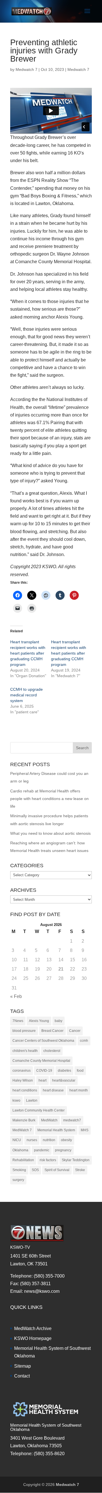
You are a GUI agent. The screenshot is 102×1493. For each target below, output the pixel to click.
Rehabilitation (23, 1160)
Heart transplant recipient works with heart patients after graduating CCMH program (27, 653)
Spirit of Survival (56, 1170)
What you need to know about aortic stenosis (50, 833)
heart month (78, 1090)
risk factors (48, 1160)
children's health (25, 1051)
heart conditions (24, 1090)
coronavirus (21, 1071)
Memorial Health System (56, 1130)
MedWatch (49, 1120)
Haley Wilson (22, 1080)
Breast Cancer (52, 1031)
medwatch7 (72, 1120)
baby (58, 1021)
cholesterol (51, 1051)
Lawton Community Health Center (38, 1110)
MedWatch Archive (33, 1328)
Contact (22, 1376)
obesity (66, 1140)
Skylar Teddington (76, 1160)
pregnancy (63, 1150)
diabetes (64, 1071)
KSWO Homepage (33, 1338)
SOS (35, 1170)
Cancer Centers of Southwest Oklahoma (43, 1041)
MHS (84, 1130)
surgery (18, 1180)
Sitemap (22, 1366)
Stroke (80, 1170)
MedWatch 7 (22, 1130)
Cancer (74, 1031)
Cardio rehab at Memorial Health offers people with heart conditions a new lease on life (49, 798)
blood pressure (24, 1031)
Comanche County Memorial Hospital (41, 1061)
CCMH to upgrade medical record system (26, 695)
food (80, 1071)
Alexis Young (39, 1021)
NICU (16, 1140)
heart (42, 1080)
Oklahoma (20, 1150)
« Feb (16, 996)
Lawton (31, 1100)
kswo (16, 1100)
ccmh (84, 1041)
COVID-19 (44, 1071)
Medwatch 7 (26, 69)
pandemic (41, 1150)
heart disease (53, 1090)
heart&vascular (63, 1080)
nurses (32, 1140)
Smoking (19, 1170)
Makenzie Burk (23, 1120)
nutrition (49, 1140)
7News (17, 1021)
